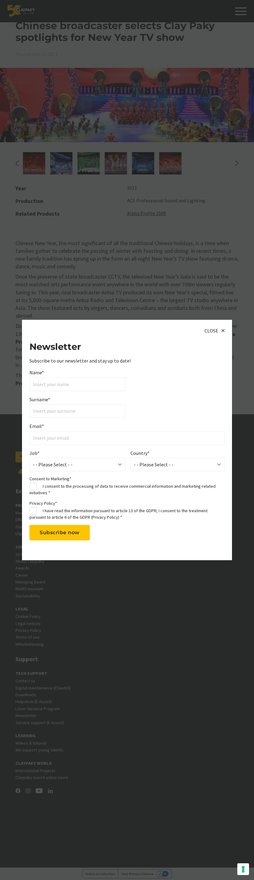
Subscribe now (60, 532)
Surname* (39, 399)
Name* (36, 372)
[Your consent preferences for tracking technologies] (243, 869)
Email (36, 426)
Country (140, 453)
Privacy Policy (105, 517)
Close (211, 331)
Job (34, 453)
